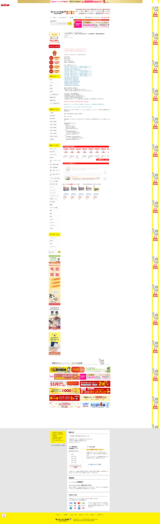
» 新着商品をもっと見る (102, 159)
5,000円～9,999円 (53, 136)
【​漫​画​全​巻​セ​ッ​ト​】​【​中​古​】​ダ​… (81, 194)
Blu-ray (51, 240)
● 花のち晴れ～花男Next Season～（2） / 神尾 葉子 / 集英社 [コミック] (78, 71)
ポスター (52, 219)
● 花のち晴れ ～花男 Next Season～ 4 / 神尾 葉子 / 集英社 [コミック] (77, 66)
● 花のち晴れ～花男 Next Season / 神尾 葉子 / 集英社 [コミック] (77, 70)
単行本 (51, 88)
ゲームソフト (53, 246)
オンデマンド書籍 (53, 207)
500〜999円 (52, 118)
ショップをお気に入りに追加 (58, 445)
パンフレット (53, 225)
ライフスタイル (53, 154)
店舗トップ (59, 514)
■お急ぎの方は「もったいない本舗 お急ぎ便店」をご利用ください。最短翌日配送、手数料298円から (84, 104)
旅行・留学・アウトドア (55, 171)
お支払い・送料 (73, 514)
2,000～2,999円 (53, 127)
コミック (52, 82)
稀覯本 (51, 204)
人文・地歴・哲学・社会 (55, 175)
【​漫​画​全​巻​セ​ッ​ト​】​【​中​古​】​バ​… (73, 194)
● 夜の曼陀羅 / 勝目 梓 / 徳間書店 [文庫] (72, 85)
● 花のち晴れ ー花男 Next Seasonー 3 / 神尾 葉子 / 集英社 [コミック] (77, 73)
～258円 (51, 112)
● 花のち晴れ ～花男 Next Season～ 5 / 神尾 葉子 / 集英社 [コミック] (77, 67)
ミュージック (53, 237)
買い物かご (92, 514)
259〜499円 (52, 115)
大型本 (51, 91)
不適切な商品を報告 (82, 54)
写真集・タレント (53, 198)
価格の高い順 (53, 100)
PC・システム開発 (54, 181)
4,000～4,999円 (53, 133)
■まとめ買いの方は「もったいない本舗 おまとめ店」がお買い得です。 (78, 106)
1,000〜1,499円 (53, 121)
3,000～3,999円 (53, 130)
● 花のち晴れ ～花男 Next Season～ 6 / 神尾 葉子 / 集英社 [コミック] (77, 75)
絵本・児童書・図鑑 (54, 164)
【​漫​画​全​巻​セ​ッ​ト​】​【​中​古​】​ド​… (96, 194)
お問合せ (100, 11)
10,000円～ (52, 139)
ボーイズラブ (53, 192)
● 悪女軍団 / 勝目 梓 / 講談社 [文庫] (71, 83)
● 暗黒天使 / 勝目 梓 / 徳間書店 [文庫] (71, 79)
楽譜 (51, 210)
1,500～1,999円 (53, 124)
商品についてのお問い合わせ (70, 54)
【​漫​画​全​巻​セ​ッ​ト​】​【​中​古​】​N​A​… (66, 194)
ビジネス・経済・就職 (54, 178)
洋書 (51, 216)
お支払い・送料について (91, 11)
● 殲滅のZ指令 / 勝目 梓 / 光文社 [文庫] (71, 82)
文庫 (51, 79)
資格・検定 (52, 151)
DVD (51, 243)
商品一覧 (81, 514)
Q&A (86, 514)
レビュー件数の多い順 (54, 103)
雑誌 (51, 213)
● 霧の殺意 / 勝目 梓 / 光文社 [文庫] (71, 78)
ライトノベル (53, 190)
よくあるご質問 (107, 11)
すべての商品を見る (54, 94)
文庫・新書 (52, 201)
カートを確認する (80, 11)
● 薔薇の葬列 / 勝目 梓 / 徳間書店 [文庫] (72, 69)
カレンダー (52, 222)
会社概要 (65, 514)
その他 (51, 228)
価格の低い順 (53, 97)
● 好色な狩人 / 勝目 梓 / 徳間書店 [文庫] (72, 81)
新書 (51, 85)
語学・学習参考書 (53, 167)
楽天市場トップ (101, 514)
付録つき (52, 157)
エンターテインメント (54, 195)
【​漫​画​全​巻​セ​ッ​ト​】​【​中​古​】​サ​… (88, 194)
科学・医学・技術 (53, 184)
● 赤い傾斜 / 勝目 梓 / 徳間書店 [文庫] (71, 77)
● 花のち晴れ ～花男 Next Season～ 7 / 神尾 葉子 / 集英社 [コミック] (77, 74)
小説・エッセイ (53, 148)
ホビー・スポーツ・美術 (55, 161)
